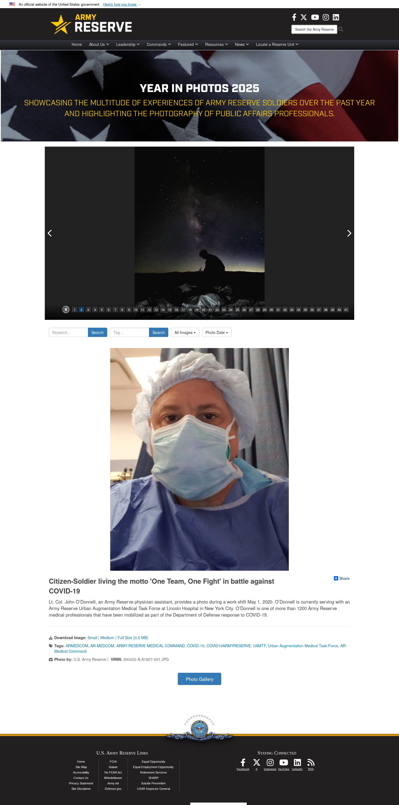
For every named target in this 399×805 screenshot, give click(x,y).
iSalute (113, 767)
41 (346, 309)
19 (196, 309)
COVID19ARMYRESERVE (229, 645)
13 (156, 309)
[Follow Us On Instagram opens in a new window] (270, 764)
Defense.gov (113, 788)
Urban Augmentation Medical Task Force (303, 645)
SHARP (153, 777)
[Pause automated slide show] (66, 309)
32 (285, 309)
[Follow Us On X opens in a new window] (256, 764)
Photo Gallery (199, 679)
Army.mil (113, 783)
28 (257, 309)
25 (237, 309)
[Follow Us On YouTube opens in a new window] (283, 764)
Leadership (125, 44)
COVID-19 (195, 645)
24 (230, 309)
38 (325, 309)
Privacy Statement (81, 783)
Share (344, 578)
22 (217, 309)
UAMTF (259, 645)
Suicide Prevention (153, 783)
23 (224, 309)
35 (305, 309)
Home (77, 44)
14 (162, 309)
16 (176, 309)
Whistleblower (113, 777)
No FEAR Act (113, 772)
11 (142, 309)
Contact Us (81, 777)
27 (251, 309)
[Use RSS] (311, 764)
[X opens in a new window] (303, 16)
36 (312, 309)
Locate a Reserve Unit (275, 44)
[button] (122, 4)
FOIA (113, 761)
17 (183, 309)
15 (169, 309)
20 (203, 309)
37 (319, 309)
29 (264, 309)
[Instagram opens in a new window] (326, 16)
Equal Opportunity (153, 761)
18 (190, 309)
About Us (97, 44)
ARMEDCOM (77, 645)
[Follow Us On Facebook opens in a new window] (243, 764)
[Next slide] (348, 233)
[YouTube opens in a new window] (315, 16)
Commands (157, 44)
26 (244, 309)
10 (135, 309)
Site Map (81, 767)
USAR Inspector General (153, 788)
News (240, 44)
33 (291, 309)
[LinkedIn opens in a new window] (336, 16)
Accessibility (81, 772)
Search (97, 332)
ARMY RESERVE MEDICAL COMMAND (150, 645)
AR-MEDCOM (102, 645)
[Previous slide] (50, 233)
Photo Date (215, 332)
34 (298, 309)
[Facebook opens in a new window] (294, 16)
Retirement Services (153, 772)
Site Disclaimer (81, 788)
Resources (214, 44)
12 (149, 309)
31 (278, 309)
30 (271, 309)
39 (332, 309)
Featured (186, 44)
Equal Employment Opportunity (153, 767)
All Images (184, 332)
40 (339, 309)
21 (210, 309)
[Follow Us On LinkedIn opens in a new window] (297, 764)
